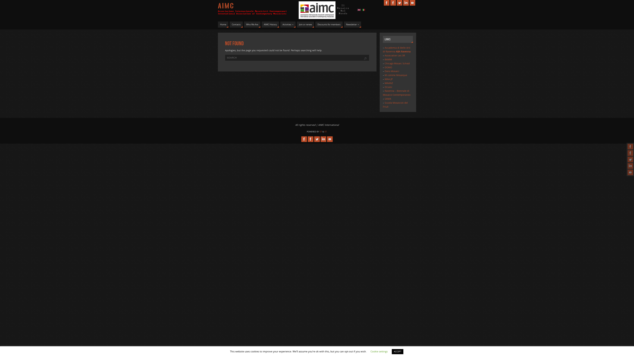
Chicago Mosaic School (397, 63)
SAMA (388, 98)
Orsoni (388, 87)
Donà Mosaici (392, 71)
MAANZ (389, 83)
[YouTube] (630, 172)
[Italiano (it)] (363, 9)
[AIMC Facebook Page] (630, 146)
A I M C (225, 6)
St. (325, 131)
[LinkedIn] (630, 166)
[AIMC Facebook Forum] (630, 153)
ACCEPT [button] (397, 351)
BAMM (388, 59)
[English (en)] (359, 9)
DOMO (388, 67)
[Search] (365, 58)
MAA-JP (389, 79)
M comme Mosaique (396, 75)
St (321, 131)
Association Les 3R (395, 55)
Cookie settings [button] (379, 351)
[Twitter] (630, 159)
